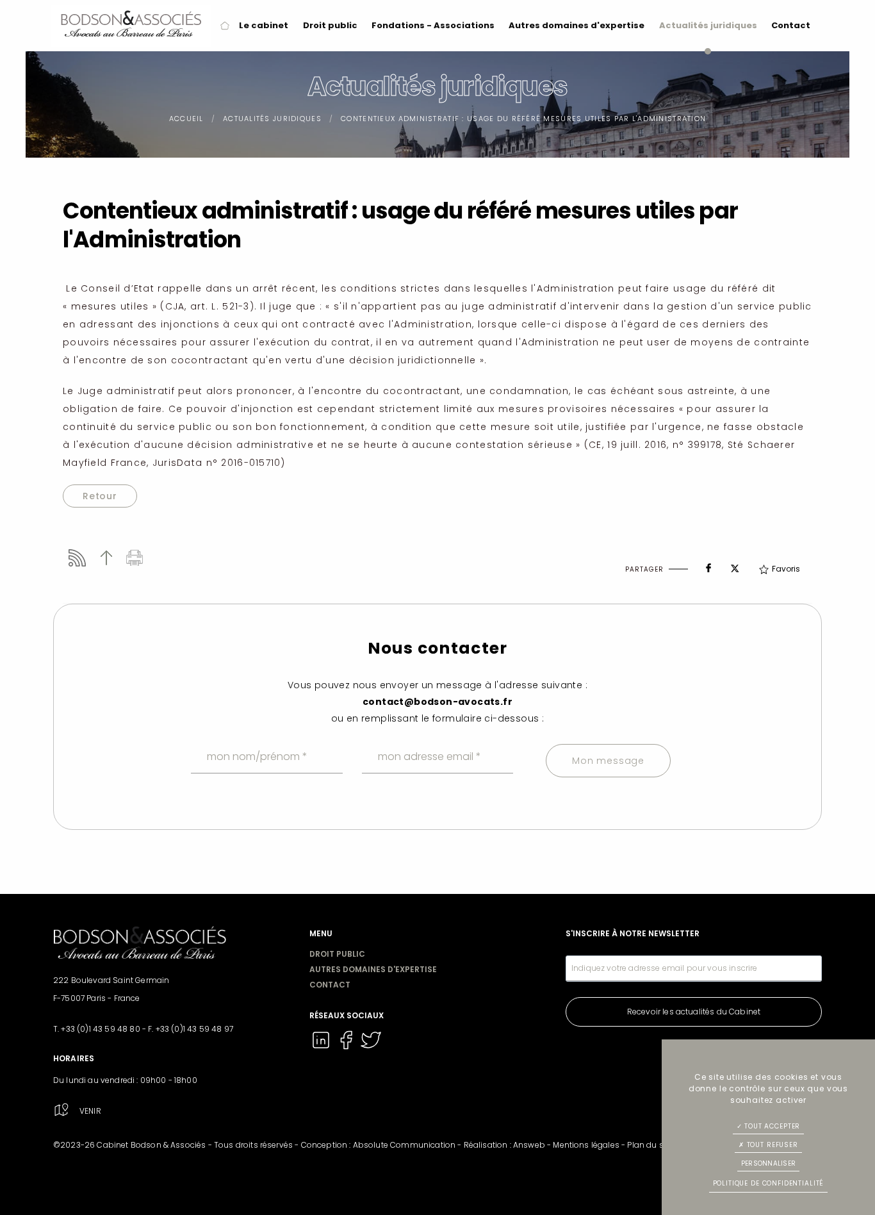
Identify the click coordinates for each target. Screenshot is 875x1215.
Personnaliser (768, 1163)
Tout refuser (771, 1145)
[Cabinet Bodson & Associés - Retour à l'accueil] (131, 25)
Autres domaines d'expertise (373, 969)
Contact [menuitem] (790, 25)
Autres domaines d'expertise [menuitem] (576, 25)
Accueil (186, 118)
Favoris (786, 568)
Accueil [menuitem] (225, 25)
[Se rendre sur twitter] (370, 1048)
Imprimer (134, 557)
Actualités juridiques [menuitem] (708, 25)
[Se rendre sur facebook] (346, 1048)
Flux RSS (77, 557)
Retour (100, 496)
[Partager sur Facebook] (708, 565)
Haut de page (106, 557)
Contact (329, 984)
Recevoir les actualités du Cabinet (693, 1011)
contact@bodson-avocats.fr (437, 701)
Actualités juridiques (272, 118)
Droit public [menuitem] (330, 25)
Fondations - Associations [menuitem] (433, 25)
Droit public (337, 953)
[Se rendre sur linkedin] (321, 1048)
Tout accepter (771, 1126)
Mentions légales (586, 1144)
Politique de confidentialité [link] (768, 1183)
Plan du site (650, 1144)
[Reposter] (734, 564)
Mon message (608, 760)
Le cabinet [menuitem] (263, 25)
